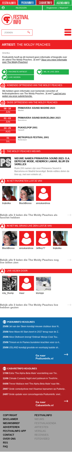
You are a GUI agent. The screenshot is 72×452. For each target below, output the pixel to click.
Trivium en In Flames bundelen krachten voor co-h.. (31, 342)
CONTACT (8, 435)
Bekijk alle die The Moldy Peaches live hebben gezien (29, 306)
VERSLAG (40, 431)
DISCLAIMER (10, 419)
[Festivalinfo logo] (15, 19)
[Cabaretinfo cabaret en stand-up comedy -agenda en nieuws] (45, 2)
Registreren (52, 8)
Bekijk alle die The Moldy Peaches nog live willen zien (29, 261)
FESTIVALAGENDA (45, 423)
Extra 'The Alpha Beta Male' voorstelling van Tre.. (30, 373)
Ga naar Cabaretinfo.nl (45, 404)
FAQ (5, 446)
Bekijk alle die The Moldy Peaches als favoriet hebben (28, 216)
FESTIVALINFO (43, 415)
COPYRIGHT (10, 415)
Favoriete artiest (17, 72)
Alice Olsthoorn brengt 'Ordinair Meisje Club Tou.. (30, 337)
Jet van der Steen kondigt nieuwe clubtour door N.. (31, 326)
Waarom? (63, 8)
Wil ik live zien (51, 72)
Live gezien (14, 77)
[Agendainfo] (63, 2)
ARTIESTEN (41, 427)
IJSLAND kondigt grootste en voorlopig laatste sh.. (31, 347)
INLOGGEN (21, 8)
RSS (5, 442)
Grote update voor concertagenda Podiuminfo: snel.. (32, 394)
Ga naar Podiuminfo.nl (44, 357)
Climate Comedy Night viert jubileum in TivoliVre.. (31, 378)
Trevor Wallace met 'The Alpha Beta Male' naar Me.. (32, 383)
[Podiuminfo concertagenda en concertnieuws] (27, 2)
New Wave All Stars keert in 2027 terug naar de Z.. (31, 331)
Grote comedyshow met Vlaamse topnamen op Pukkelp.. (34, 389)
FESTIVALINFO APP (14, 431)
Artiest (8, 44)
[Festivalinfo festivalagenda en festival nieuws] (9, 2)
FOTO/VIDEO (42, 438)
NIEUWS (39, 419)
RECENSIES (42, 435)
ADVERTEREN (11, 427)
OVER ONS (9, 438)
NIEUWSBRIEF (11, 423)
